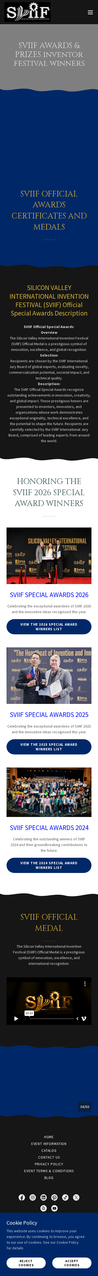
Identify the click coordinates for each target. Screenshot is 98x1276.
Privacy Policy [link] (49, 1164)
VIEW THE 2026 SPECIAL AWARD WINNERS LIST (49, 626)
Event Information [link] (49, 1143)
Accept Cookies (71, 1263)
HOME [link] (49, 1137)
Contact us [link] (49, 1157)
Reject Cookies (26, 1263)
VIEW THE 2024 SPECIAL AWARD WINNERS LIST (49, 865)
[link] (27, 12)
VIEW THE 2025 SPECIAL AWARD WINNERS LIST (49, 746)
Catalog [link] (49, 1150)
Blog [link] (49, 1177)
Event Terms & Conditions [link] (49, 1171)
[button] (90, 12)
